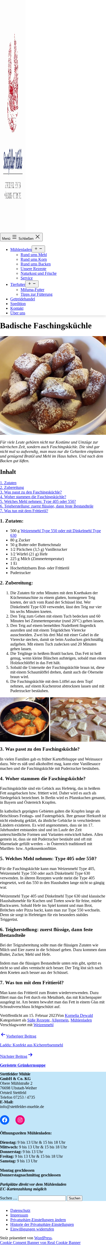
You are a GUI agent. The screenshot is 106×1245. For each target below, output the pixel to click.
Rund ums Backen (36, 264)
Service (27, 278)
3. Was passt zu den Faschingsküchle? (31, 492)
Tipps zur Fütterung (36, 294)
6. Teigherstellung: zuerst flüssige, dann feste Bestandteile (46, 506)
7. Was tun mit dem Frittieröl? (24, 511)
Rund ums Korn (34, 259)
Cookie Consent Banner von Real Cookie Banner (40, 1242)
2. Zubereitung (12, 487)
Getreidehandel (22, 299)
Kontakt (16, 308)
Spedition (18, 303)
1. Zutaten (8, 483)
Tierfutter (17, 284)
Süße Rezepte (38, 1020)
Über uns (17, 313)
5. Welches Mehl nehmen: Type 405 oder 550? (38, 501)
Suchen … (8, 1198)
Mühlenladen (21, 249)
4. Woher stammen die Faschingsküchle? (33, 497)
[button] (38, 1220)
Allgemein (59, 1020)
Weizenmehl (43, 1025)
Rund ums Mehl (34, 254)
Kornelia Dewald (79, 1015)
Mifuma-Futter (32, 289)
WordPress (43, 1238)
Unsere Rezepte (33, 268)
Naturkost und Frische (39, 273)
